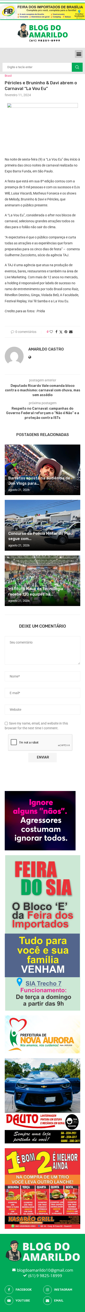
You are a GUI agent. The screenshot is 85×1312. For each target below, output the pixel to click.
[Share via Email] (70, 332)
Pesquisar (77, 67)
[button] (79, 54)
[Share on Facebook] (56, 332)
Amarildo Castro (46, 349)
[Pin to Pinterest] (65, 332)
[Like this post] (51, 332)
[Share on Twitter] (61, 332)
